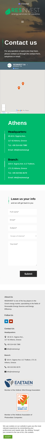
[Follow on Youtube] (11, 321)
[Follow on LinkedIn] (6, 321)
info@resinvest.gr (21, 150)
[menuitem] (22, 4)
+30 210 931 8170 (19, 173)
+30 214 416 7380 (19, 145)
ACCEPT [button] (8, 437)
